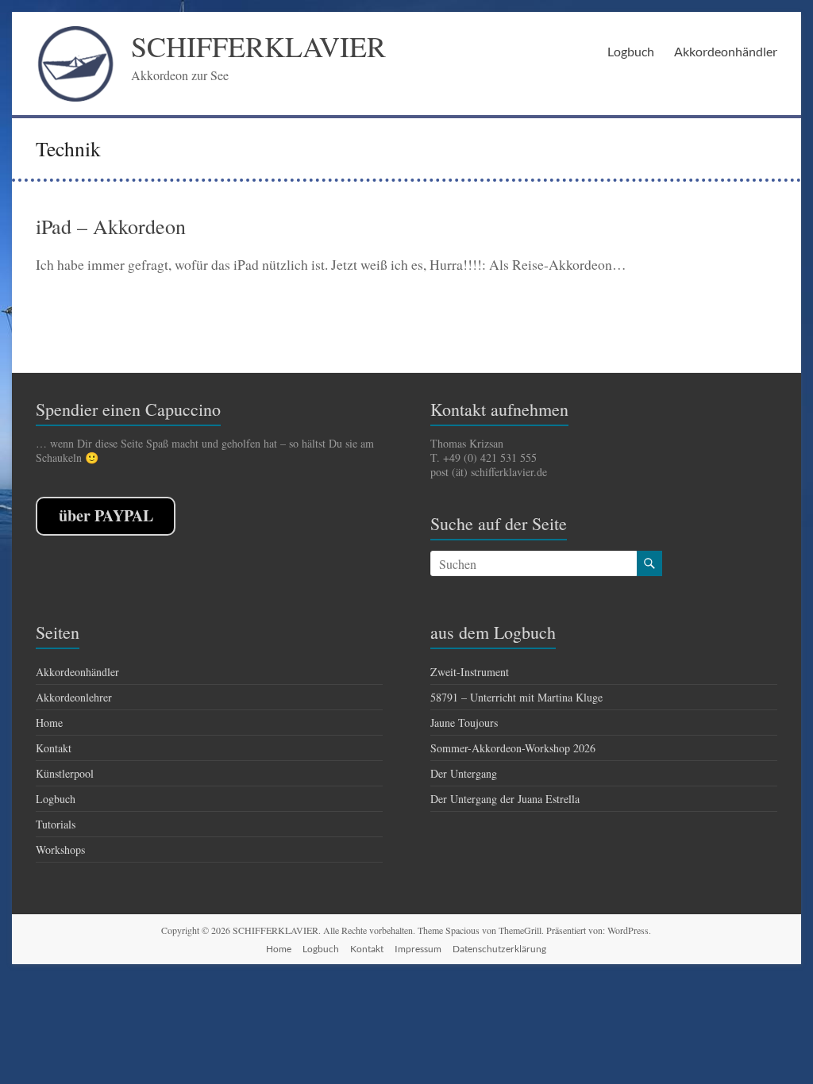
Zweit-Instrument (469, 671)
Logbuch (630, 51)
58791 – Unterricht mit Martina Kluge (516, 697)
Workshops (60, 849)
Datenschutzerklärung (499, 949)
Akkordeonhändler (725, 51)
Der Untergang (463, 773)
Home (49, 722)
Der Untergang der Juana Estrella (505, 798)
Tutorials (55, 824)
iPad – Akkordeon (111, 226)
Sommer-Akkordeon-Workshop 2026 (512, 747)
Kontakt (53, 747)
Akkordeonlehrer (74, 697)
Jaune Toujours (464, 722)
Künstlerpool (65, 773)
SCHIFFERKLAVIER (258, 46)
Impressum (418, 949)
